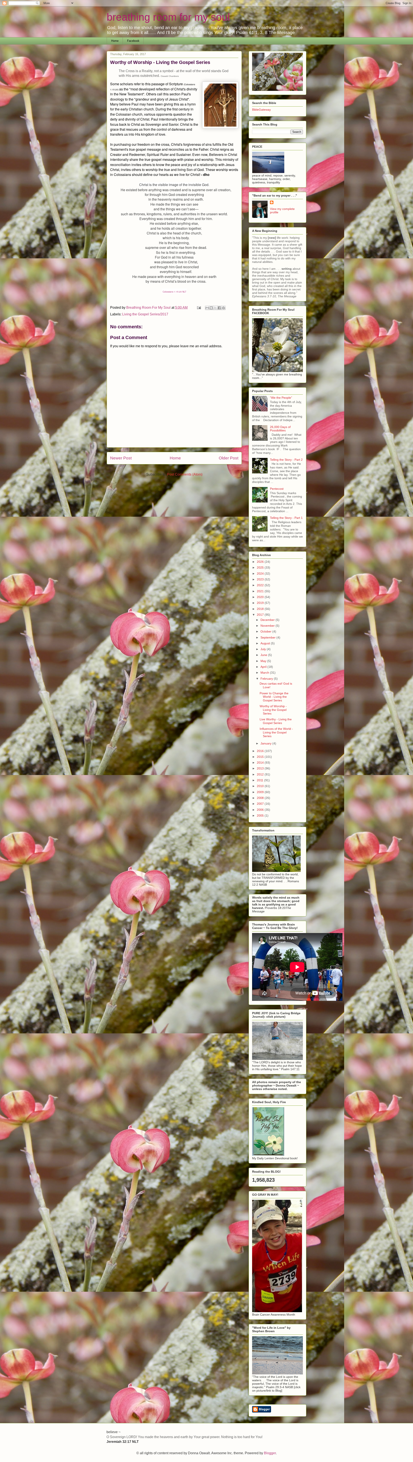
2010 (261, 786)
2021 (261, 591)
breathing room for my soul (168, 17)
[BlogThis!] (211, 308)
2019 (261, 603)
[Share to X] (215, 308)
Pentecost (277, 488)
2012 (261, 774)
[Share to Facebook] (219, 308)
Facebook (133, 40)
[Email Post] (198, 307)
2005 (261, 815)
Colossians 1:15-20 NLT (174, 291)
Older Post (228, 458)
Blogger (270, 1453)
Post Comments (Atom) (184, 474)
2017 (261, 614)
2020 (261, 597)
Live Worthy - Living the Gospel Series (276, 721)
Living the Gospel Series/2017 (145, 314)
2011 (260, 780)
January (266, 743)
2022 (261, 585)
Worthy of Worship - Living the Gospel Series (273, 709)
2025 (261, 567)
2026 (261, 561)
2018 (261, 609)
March (265, 672)
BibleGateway (261, 109)
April (263, 666)
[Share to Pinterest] (223, 308)
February (267, 678)
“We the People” (281, 397)
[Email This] (207, 308)
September (268, 637)
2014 (261, 762)
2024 (261, 573)
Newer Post (121, 458)
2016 (261, 751)
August (265, 643)
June (264, 655)
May (263, 661)
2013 (261, 768)
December (268, 620)
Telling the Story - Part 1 (286, 517)
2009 (261, 792)
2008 (261, 798)
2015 (261, 756)
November (268, 625)
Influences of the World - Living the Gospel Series (276, 732)
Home (115, 40)
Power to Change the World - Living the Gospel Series (274, 696)
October (266, 631)
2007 (261, 803)
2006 (261, 809)
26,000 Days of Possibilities (280, 428)
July (263, 649)
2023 (261, 579)
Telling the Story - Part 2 (286, 459)
